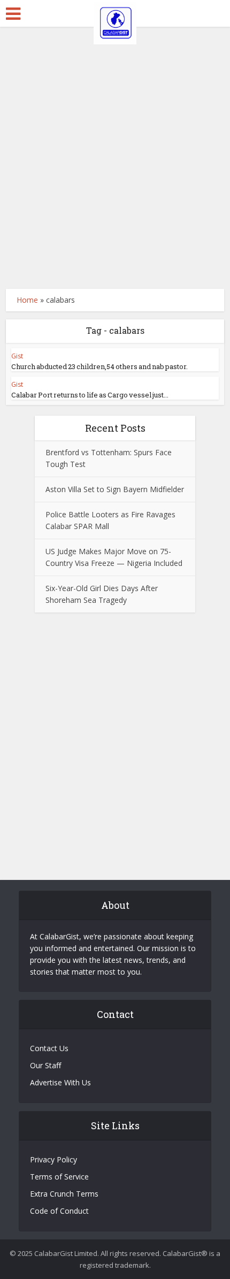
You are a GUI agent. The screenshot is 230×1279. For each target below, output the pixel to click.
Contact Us (49, 1048)
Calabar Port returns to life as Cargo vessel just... (89, 395)
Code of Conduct (59, 1211)
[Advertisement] (115, 158)
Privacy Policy (53, 1159)
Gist (17, 356)
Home (27, 300)
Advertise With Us (60, 1082)
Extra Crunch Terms (64, 1194)
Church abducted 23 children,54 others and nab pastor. (99, 366)
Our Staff (45, 1065)
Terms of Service (59, 1176)
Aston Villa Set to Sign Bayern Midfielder (114, 489)
